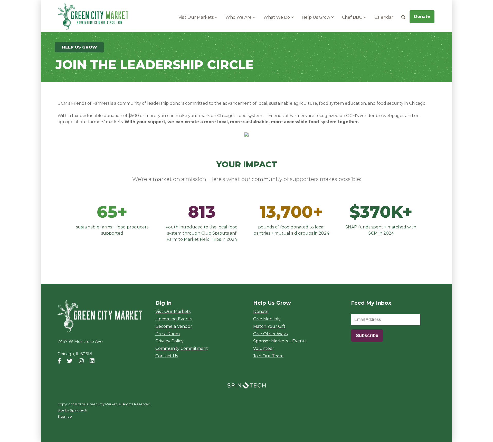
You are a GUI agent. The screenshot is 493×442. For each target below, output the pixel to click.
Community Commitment (181, 348)
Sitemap (65, 416)
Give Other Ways (270, 333)
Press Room (167, 333)
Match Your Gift (269, 326)
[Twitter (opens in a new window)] (69, 360)
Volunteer (263, 348)
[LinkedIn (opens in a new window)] (92, 360)
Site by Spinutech (72, 410)
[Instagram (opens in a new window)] (81, 360)
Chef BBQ (353, 17)
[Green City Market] (100, 316)
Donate (422, 16)
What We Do (277, 17)
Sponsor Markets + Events (279, 341)
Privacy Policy (169, 341)
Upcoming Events (173, 318)
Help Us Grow (316, 17)
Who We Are (239, 17)
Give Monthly (267, 318)
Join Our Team (268, 355)
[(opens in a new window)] (246, 385)
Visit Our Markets (196, 17)
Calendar (383, 17)
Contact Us (166, 355)
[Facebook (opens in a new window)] (59, 360)
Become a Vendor (173, 326)
